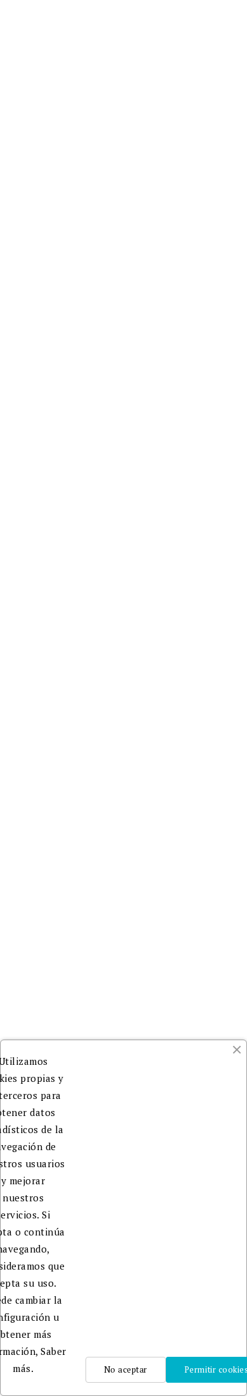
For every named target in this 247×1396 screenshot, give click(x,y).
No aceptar (126, 1369)
